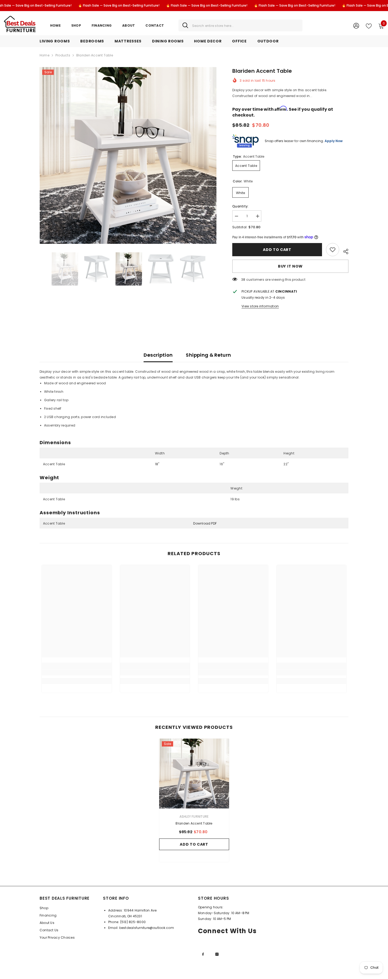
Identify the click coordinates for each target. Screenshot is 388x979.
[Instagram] (217, 954)
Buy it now (290, 266)
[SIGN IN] (356, 25)
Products (62, 55)
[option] (128, 155)
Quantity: (240, 206)
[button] (41, 269)
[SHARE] (343, 250)
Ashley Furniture (194, 816)
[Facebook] (203, 954)
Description (158, 355)
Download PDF (205, 523)
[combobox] (245, 25)
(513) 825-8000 (133, 922)
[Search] (240, 25)
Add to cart (277, 249)
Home (44, 55)
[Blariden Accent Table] (194, 773)
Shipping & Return (208, 355)
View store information (260, 306)
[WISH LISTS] (369, 25)
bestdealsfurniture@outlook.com (146, 927)
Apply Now (334, 141)
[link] (332, 249)
